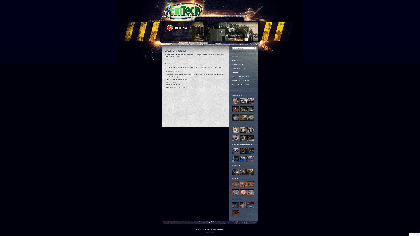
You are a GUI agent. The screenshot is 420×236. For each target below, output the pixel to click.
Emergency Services (240, 81)
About (235, 13)
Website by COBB (210, 232)
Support (209, 222)
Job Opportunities (223, 222)
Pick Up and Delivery (240, 76)
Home (193, 222)
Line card (177, 35)
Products (198, 222)
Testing (235, 72)
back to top (414, 234)
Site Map (215, 222)
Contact (241, 13)
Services (203, 222)
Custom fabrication (240, 68)
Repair (234, 60)
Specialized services (240, 85)
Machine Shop (237, 64)
